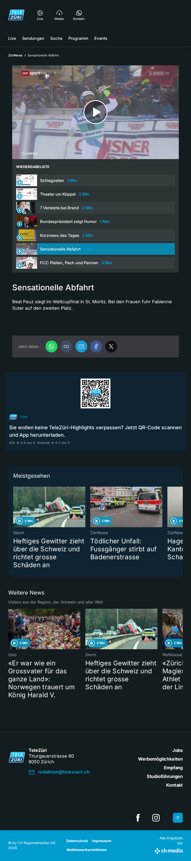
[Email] (81, 346)
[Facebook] (96, 346)
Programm (78, 38)
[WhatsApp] (51, 346)
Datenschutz (77, 841)
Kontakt (174, 785)
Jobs (177, 750)
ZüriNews (15, 55)
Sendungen (33, 38)
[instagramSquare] (156, 818)
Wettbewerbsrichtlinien (86, 850)
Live (12, 38)
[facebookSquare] (138, 818)
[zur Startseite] (16, 15)
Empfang (173, 767)
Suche (56, 38)
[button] (66, 346)
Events (100, 38)
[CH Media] (169, 850)
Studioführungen (165, 776)
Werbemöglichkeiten (160, 759)
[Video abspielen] (95, 112)
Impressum (101, 841)
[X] (111, 346)
